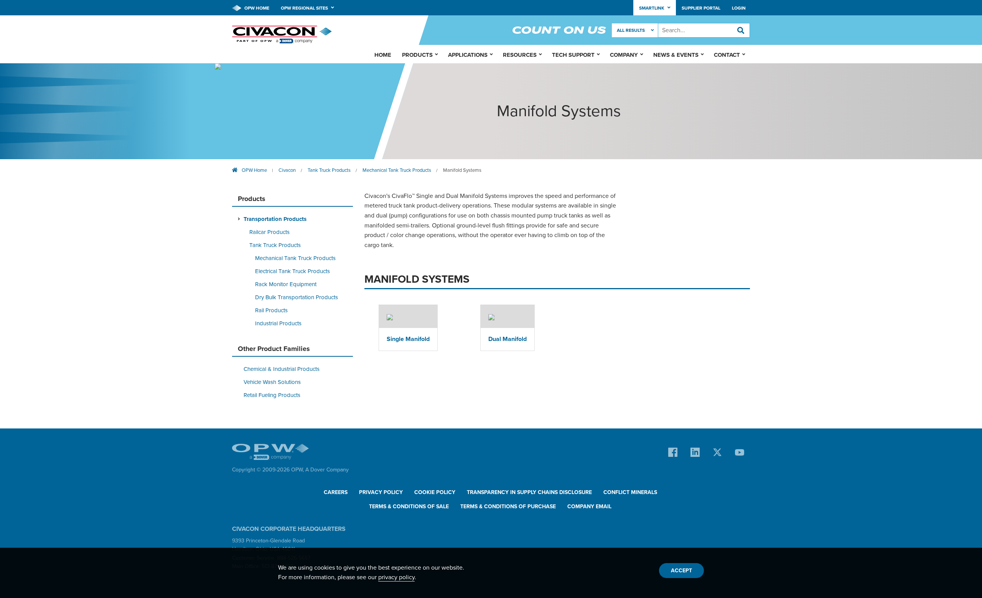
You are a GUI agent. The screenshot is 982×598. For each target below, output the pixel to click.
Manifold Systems (462, 170)
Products (417, 54)
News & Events (676, 54)
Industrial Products (278, 323)
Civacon (287, 170)
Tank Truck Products (329, 170)
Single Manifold (408, 339)
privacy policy (396, 577)
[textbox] (704, 30)
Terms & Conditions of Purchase (508, 506)
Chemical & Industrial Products (282, 369)
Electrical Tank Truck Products (292, 271)
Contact (727, 54)
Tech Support (573, 54)
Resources (520, 54)
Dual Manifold (507, 339)
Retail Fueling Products (272, 395)
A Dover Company (327, 469)
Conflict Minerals (630, 492)
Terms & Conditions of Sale (409, 506)
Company (624, 54)
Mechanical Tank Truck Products (396, 170)
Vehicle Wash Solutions (272, 382)
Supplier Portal (701, 8)
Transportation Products (275, 219)
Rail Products (271, 310)
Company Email (589, 506)
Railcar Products (269, 232)
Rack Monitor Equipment (285, 284)
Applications (468, 54)
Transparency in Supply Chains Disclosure (529, 492)
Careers (336, 492)
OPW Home (256, 8)
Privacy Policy (381, 492)
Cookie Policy (434, 492)
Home (382, 54)
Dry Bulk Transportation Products (296, 297)
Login (739, 8)
